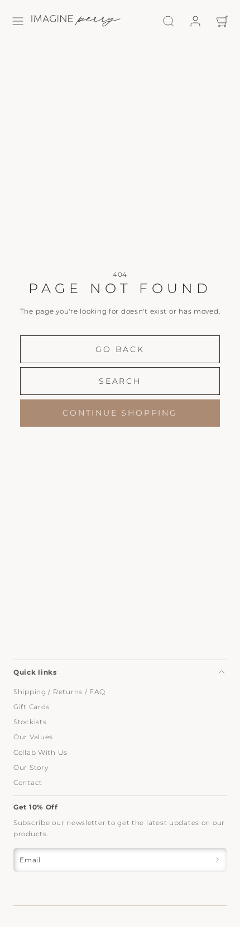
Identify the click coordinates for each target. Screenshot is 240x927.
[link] (195, 21)
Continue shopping (120, 413)
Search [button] (120, 381)
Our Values (33, 737)
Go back (120, 349)
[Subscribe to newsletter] (217, 860)
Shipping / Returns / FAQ (59, 691)
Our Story (30, 767)
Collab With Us (40, 752)
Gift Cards (31, 706)
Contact (27, 782)
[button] (17, 21)
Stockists (29, 722)
